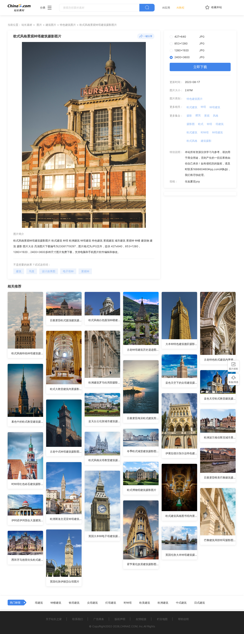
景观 (206, 115)
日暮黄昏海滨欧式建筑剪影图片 (143, 418)
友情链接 (141, 619)
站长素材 (27, 24)
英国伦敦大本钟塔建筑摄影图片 (181, 554)
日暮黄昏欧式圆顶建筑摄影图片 (66, 320)
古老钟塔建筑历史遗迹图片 (143, 349)
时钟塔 (205, 132)
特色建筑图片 (68, 24)
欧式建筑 (192, 107)
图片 (39, 24)
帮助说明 (183, 619)
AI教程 (180, 7)
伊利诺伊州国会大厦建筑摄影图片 (27, 520)
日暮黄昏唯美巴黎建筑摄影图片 (220, 477)
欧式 (200, 124)
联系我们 (77, 619)
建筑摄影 (206, 140)
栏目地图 (162, 619)
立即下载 (200, 67)
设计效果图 (48, 271)
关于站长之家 (54, 619)
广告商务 (98, 619)
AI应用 (166, 7)
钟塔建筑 (214, 107)
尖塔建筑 (92, 602)
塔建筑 (220, 124)
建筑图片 (51, 24)
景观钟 (85, 271)
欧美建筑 (144, 602)
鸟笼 (31, 271)
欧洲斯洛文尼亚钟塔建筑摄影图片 (66, 518)
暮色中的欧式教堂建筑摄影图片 (27, 421)
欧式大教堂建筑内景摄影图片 (66, 389)
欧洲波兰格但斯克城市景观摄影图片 (220, 437)
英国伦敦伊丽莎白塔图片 (64, 581)
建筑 (18, 271)
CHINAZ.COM (128, 626)
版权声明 (120, 619)
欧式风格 (192, 140)
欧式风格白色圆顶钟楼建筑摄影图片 (104, 320)
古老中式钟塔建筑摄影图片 (66, 451)
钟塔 (203, 106)
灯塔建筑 (110, 602)
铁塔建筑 (74, 602)
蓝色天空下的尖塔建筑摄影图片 (181, 382)
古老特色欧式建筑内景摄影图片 (220, 359)
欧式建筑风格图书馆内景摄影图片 (181, 515)
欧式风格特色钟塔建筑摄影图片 (27, 353)
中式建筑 (181, 602)
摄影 (189, 115)
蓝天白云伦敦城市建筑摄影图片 (104, 421)
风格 (215, 115)
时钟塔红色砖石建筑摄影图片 (27, 484)
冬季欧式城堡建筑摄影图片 (143, 451)
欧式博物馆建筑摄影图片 (141, 489)
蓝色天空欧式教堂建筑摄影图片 (220, 398)
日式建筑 (199, 602)
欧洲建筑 (163, 602)
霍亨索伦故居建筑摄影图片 (143, 564)
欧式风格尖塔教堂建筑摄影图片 (104, 460)
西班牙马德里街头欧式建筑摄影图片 (27, 559)
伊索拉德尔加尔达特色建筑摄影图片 (181, 453)
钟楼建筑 (56, 602)
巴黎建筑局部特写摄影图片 (220, 540)
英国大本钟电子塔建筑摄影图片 (104, 536)
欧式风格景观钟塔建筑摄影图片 (98, 24)
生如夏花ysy (192, 181)
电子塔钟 (68, 271)
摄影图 (191, 124)
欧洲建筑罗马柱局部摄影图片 (104, 382)
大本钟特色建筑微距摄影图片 (181, 344)
